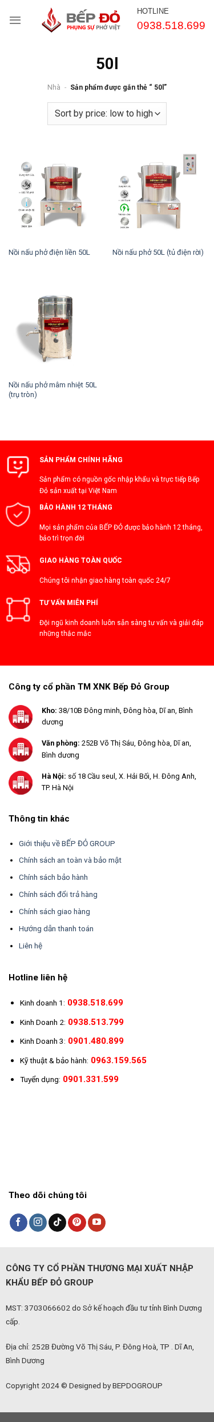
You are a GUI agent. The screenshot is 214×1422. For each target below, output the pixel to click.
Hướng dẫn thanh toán (56, 928)
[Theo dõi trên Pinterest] (77, 1222)
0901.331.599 (91, 1079)
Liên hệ (30, 945)
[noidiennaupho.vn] (85, 20)
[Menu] (15, 20)
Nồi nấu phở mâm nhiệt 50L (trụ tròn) (53, 389)
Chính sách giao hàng (54, 911)
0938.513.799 (96, 1022)
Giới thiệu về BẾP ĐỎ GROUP (67, 843)
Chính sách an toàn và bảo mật (70, 859)
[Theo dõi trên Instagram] (38, 1222)
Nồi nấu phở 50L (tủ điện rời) (158, 252)
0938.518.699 (95, 1003)
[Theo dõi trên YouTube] (97, 1222)
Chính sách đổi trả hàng (58, 894)
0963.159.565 (119, 1060)
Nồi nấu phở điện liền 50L (49, 252)
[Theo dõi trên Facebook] (18, 1222)
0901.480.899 (96, 1041)
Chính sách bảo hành (53, 877)
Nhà (53, 87)
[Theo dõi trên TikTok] (57, 1222)
